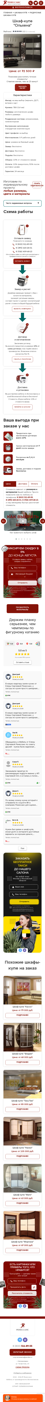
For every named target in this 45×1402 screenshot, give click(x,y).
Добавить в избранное (23, 1373)
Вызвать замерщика (22, 309)
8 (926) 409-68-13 (24, 252)
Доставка (22, 484)
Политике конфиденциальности (22, 909)
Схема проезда (22, 1367)
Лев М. (15, 733)
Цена (8, 484)
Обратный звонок (22, 1352)
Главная (7, 13)
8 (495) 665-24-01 (24, 248)
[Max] (24, 951)
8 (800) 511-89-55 (24, 244)
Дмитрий (16, 703)
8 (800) (22, 1346)
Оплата (34, 484)
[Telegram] (20, 951)
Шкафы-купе (21, 13)
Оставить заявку (22, 261)
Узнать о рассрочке (22, 359)
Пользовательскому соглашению (23, 910)
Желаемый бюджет (24, 574)
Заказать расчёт (22, 87)
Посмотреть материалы (22, 609)
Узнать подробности (37, 185)
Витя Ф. (15, 820)
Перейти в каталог (22, 407)
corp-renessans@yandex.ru (22, 1357)
